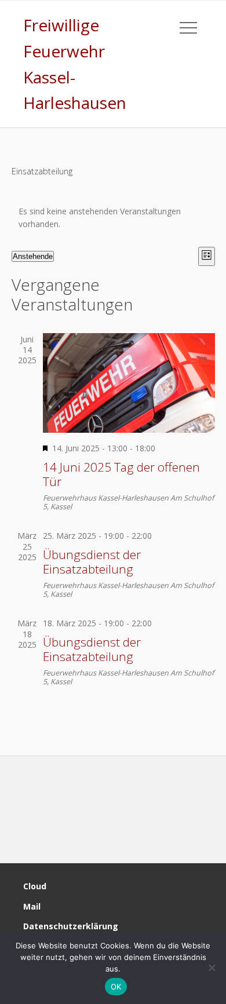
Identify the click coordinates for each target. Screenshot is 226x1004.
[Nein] (211, 967)
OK (116, 986)
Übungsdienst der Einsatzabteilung (92, 561)
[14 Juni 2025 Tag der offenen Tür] (129, 383)
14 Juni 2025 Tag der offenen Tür (121, 474)
